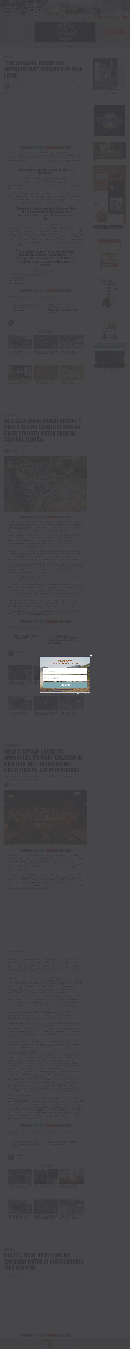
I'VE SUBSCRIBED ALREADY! (80, 694)
